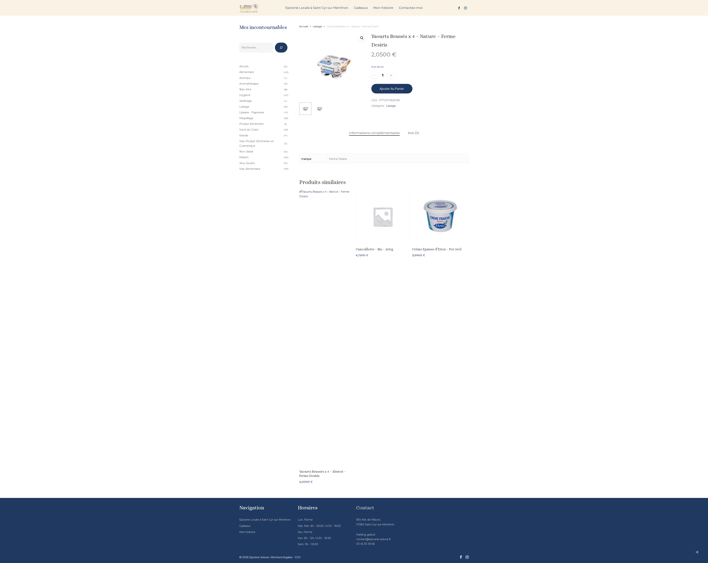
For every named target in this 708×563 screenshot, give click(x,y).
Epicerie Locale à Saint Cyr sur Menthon (265, 519)
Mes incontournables (263, 27)
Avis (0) (413, 133)
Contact (365, 508)
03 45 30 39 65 (365, 543)
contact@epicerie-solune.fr (373, 539)
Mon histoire (247, 532)
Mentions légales (281, 557)
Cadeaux (244, 526)
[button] (362, 38)
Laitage (317, 26)
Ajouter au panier (392, 89)
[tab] (374, 133)
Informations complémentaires (374, 133)
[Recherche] (281, 48)
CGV (298, 557)
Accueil (303, 26)
